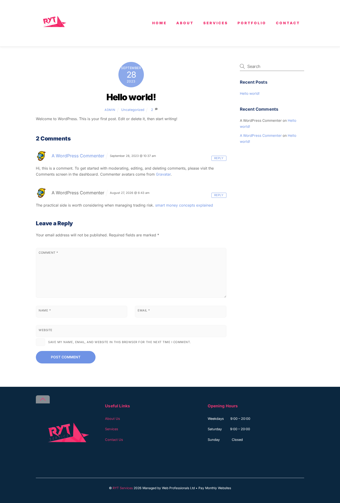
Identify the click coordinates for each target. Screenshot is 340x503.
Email (144, 310)
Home (159, 23)
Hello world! (131, 97)
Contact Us (114, 440)
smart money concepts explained (184, 205)
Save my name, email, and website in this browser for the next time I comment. (119, 342)
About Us (112, 419)
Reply (218, 158)
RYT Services (123, 488)
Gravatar (163, 174)
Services (215, 23)
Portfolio (252, 23)
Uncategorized (132, 110)
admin (110, 110)
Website (46, 330)
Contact (288, 23)
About (185, 23)
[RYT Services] (53, 37)
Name (45, 310)
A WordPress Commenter (78, 156)
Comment (48, 252)
